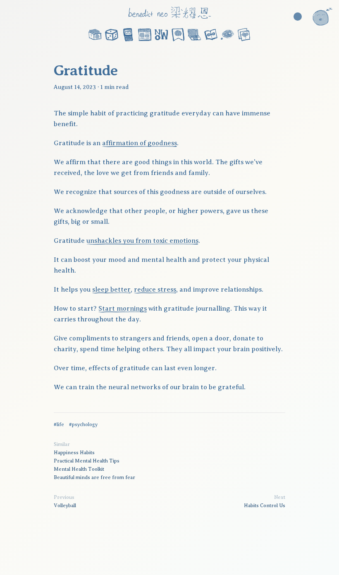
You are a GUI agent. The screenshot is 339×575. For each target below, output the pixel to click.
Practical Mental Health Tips (86, 461)
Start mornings (122, 308)
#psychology (83, 424)
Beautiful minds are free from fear (94, 477)
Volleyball (65, 505)
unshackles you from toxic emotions (142, 240)
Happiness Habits (74, 452)
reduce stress (155, 289)
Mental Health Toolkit (79, 469)
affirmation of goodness (139, 143)
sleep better (111, 289)
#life (59, 424)
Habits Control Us (264, 505)
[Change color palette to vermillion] (298, 16)
